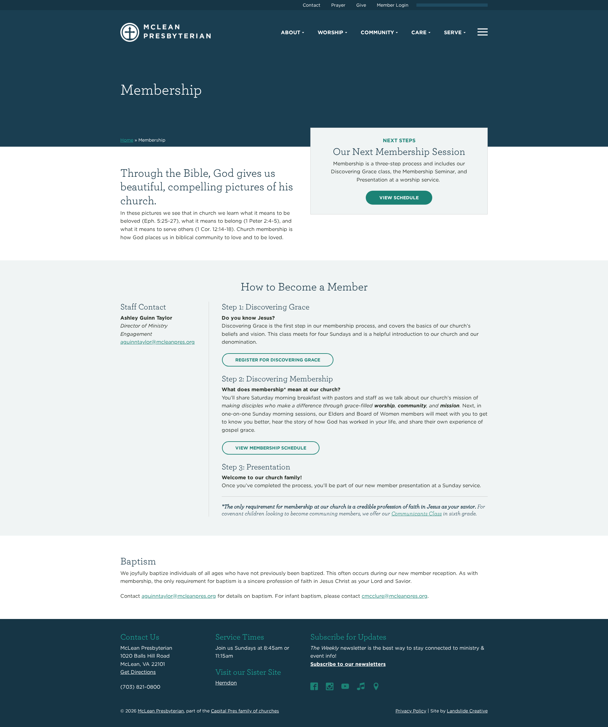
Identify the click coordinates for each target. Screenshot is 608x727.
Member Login (392, 5)
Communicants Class (416, 513)
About (290, 32)
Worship (330, 32)
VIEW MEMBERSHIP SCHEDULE (270, 447)
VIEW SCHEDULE (399, 197)
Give (361, 5)
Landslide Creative (467, 710)
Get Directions (138, 672)
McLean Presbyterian (161, 710)
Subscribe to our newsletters (348, 664)
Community (377, 32)
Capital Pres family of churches (245, 710)
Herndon (226, 683)
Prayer (338, 5)
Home (126, 140)
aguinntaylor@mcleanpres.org (157, 342)
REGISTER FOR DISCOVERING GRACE (277, 359)
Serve (453, 32)
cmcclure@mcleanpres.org (395, 596)
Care (419, 32)
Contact (311, 5)
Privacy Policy (411, 710)
